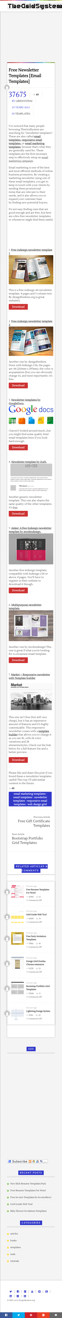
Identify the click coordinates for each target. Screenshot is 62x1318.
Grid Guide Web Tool (36, 914)
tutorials (14, 1261)
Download (18, 306)
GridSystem (24, 101)
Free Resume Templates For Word (28, 1190)
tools (12, 1254)
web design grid (37, 804)
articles (14, 1233)
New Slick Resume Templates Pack (28, 1183)
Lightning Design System (38, 1011)
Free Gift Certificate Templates (34, 823)
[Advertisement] (31, 38)
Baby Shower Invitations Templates (28, 1211)
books (13, 1240)
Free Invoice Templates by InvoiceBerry (30, 1197)
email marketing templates (29, 793)
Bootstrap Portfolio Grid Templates (27, 840)
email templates (22, 797)
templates (22, 113)
